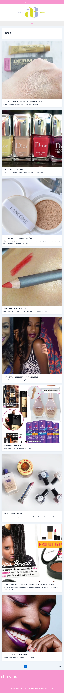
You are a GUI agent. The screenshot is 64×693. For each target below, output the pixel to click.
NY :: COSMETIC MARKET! (13, 514)
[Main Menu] (32, 23)
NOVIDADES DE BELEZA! (12, 445)
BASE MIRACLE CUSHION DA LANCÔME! (18, 238)
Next (60, 666)
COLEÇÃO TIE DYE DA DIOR (13, 170)
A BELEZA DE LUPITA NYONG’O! (15, 655)
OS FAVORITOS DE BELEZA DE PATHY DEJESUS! (21, 377)
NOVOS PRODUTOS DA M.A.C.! (15, 309)
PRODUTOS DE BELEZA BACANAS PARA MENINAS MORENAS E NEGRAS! (30, 584)
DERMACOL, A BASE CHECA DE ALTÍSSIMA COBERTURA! (24, 101)
